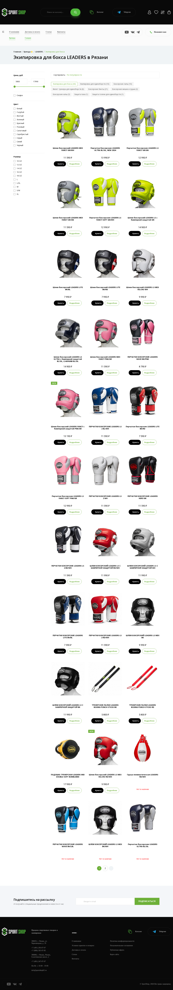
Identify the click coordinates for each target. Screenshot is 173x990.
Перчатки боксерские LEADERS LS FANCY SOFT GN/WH (105, 218)
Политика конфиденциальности (122, 941)
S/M (105, 555)
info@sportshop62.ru (39, 970)
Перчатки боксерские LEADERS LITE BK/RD (142, 427)
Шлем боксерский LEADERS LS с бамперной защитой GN (142, 218)
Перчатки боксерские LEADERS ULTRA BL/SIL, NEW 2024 (105, 149)
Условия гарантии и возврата (83, 946)
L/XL (142, 207)
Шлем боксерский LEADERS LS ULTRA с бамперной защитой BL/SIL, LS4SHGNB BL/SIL (68, 359)
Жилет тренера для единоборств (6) (68, 89)
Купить (61, 164)
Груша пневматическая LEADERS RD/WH (142, 775)
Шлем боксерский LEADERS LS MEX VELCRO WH (142, 288)
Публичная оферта (117, 950)
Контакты (61, 32)
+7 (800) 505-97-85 (38, 950)
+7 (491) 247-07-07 (38, 961)
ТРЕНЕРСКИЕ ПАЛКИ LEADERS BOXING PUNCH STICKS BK (105, 706)
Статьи (49, 32)
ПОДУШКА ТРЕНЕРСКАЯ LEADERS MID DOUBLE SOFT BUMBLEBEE (68, 775)
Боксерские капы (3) (61, 94)
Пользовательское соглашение (121, 946)
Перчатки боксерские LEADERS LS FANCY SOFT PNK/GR (68, 497)
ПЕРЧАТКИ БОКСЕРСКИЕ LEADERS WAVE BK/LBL (68, 845)
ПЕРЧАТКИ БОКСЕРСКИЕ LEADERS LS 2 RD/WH (105, 636)
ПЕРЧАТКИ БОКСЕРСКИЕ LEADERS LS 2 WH (105, 497)
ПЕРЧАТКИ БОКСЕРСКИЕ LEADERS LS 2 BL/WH (105, 427)
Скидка (20, 95)
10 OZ (142, 346)
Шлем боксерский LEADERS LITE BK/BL (68, 288)
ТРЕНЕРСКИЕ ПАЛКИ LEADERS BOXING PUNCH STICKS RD (142, 706)
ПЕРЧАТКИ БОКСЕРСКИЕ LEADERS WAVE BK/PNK (143, 358)
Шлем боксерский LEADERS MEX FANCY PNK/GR (105, 358)
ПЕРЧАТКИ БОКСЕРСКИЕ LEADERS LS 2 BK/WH (67, 567)
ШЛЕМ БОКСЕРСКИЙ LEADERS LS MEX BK (142, 636)
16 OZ (102, 138)
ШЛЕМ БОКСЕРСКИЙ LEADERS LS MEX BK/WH (105, 845)
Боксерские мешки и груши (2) (125, 89)
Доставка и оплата (32, 32)
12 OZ (64, 486)
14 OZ (142, 138)
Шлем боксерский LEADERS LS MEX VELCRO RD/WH (105, 775)
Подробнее (74, 164)
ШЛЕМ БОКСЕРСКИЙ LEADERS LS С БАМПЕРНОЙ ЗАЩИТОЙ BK (67, 706)
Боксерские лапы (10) (123, 84)
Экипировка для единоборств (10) (94, 84)
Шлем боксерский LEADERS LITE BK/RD (105, 288)
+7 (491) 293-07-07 (38, 948)
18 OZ (108, 138)
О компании (14, 32)
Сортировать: (59, 75)
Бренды (12, 38)
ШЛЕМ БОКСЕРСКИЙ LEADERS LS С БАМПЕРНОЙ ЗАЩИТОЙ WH (142, 567)
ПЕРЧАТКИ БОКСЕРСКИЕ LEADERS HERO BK (143, 497)
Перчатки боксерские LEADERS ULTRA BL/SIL (142, 845)
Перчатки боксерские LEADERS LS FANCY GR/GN (143, 149)
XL (72, 277)
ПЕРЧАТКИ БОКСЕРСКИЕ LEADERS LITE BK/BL (68, 636)
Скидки (28, 38)
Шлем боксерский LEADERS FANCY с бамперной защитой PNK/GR (67, 427)
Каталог (99, 12)
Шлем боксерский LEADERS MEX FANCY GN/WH (68, 149)
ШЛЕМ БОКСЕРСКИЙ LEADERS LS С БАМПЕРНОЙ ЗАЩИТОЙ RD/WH (105, 567)
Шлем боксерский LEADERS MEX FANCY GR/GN (68, 218)
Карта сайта (114, 954)
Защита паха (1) (81, 94)
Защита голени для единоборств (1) (107, 94)
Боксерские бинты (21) (98, 89)
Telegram (127, 12)
